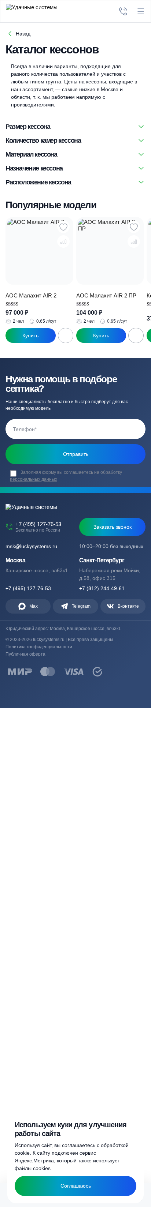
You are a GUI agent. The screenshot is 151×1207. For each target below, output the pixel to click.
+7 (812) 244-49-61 (102, 588)
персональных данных (33, 479)
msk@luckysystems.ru (31, 546)
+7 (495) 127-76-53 (38, 524)
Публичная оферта (25, 654)
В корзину (65, 335)
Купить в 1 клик (30, 335)
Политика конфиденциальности (38, 647)
